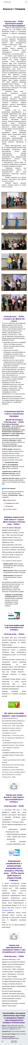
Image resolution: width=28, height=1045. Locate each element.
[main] (14, 9)
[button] (1, 2)
